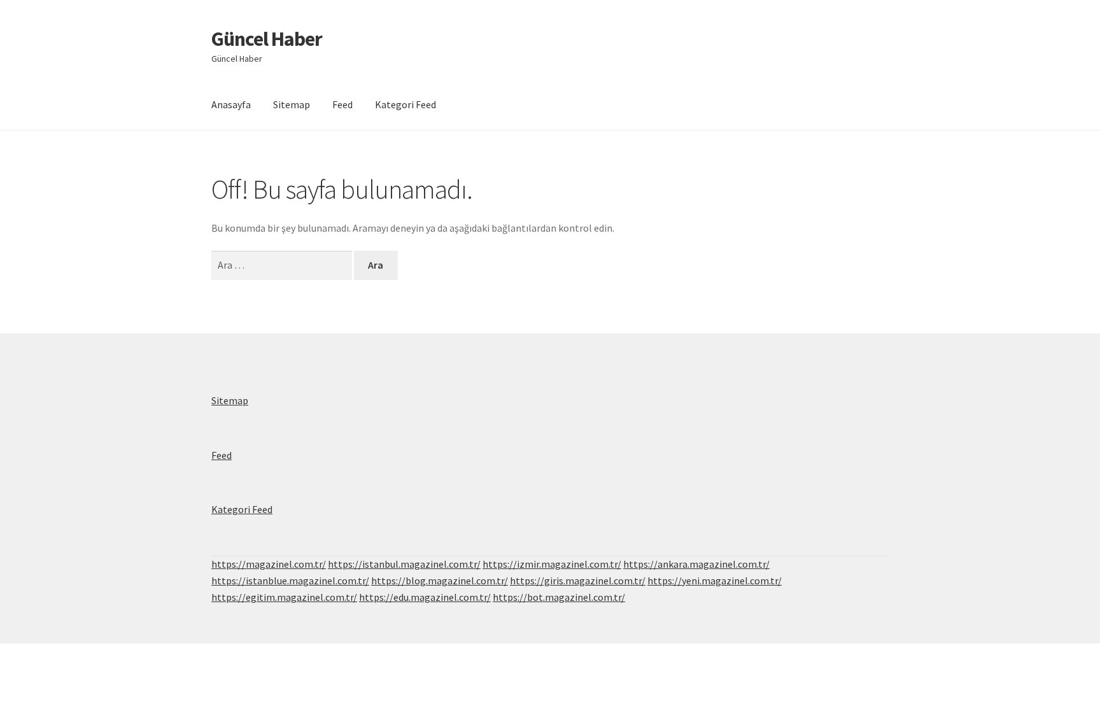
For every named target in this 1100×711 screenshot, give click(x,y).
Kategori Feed (405, 104)
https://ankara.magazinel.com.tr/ (696, 564)
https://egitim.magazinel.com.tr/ (284, 597)
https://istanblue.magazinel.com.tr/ (290, 580)
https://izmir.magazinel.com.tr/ (552, 564)
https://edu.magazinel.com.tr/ (425, 597)
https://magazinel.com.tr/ (268, 564)
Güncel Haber (266, 39)
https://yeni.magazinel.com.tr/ (714, 580)
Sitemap (291, 104)
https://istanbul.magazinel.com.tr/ (404, 564)
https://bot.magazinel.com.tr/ (559, 597)
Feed (342, 104)
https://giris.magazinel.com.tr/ (577, 580)
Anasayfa (231, 104)
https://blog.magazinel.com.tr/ (439, 580)
